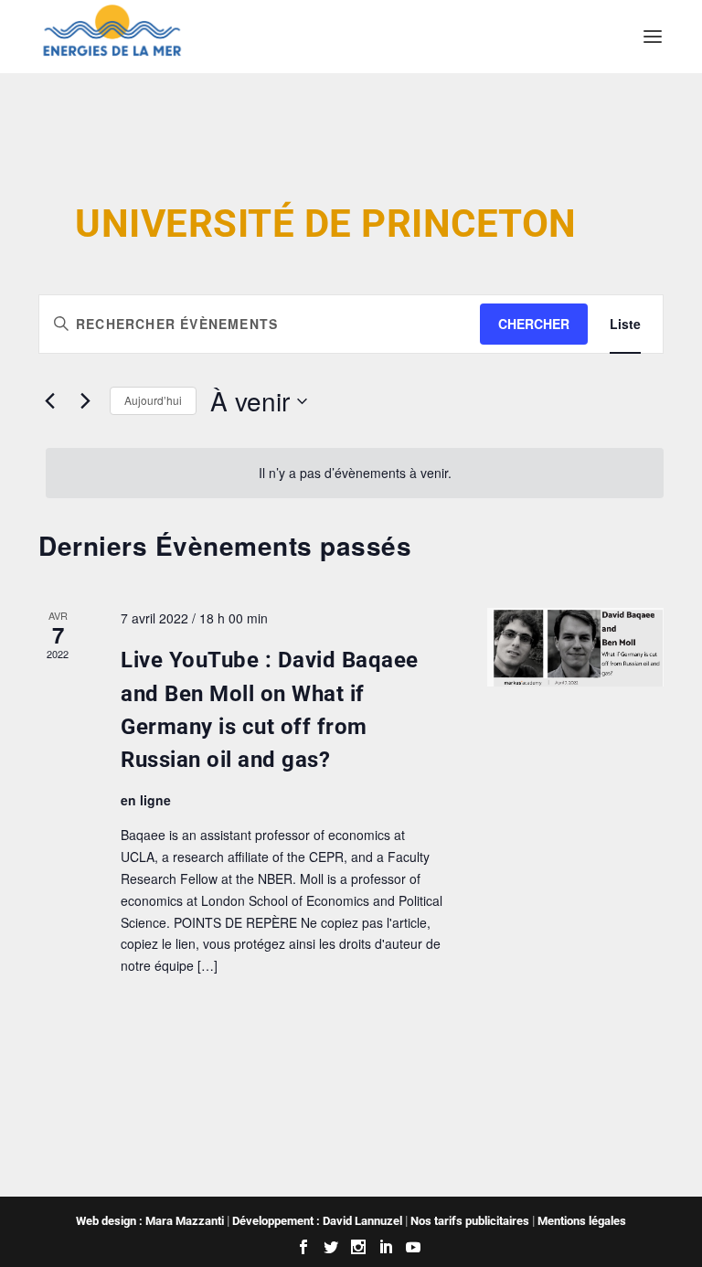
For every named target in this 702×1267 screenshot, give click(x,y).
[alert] (355, 473)
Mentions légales (581, 1221)
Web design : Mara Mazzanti (150, 1221)
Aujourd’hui (153, 400)
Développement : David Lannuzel (317, 1221)
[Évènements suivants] (85, 401)
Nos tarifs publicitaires (469, 1221)
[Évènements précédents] (49, 401)
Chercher (533, 323)
